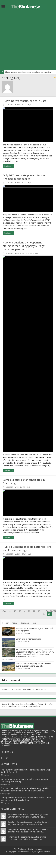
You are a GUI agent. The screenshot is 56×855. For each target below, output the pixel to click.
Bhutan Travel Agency (10, 704)
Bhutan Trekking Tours (40, 704)
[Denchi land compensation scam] (8, 642)
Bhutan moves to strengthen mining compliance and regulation (28, 72)
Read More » (8, 166)
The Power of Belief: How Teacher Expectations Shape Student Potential (26, 771)
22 (34, 611)
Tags (34, 623)
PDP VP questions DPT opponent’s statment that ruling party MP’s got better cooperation (24, 246)
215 (28, 642)
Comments (25, 623)
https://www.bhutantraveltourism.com (32, 689)
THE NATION (20, 487)
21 (29, 611)
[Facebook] (3, 758)
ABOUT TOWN (21, 105)
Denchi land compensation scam (28, 639)
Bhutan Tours (25, 704)
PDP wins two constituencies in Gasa (24, 100)
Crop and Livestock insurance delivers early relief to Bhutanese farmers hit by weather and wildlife (25, 789)
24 (44, 614)
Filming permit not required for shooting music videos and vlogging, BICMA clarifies (26, 798)
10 (15, 611)
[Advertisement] (28, 42)
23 (39, 611)
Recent (14, 623)
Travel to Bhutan (34, 706)
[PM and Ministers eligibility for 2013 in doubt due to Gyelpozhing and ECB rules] (8, 666)
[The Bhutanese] (28, 6)
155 (14, 659)
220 (28, 633)
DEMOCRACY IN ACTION (25, 253)
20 (20, 611)
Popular (5, 623)
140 (28, 669)
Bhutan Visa (22, 706)
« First (4, 611)
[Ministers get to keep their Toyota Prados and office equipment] (8, 631)
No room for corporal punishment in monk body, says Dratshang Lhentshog (26, 780)
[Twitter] (7, 758)
